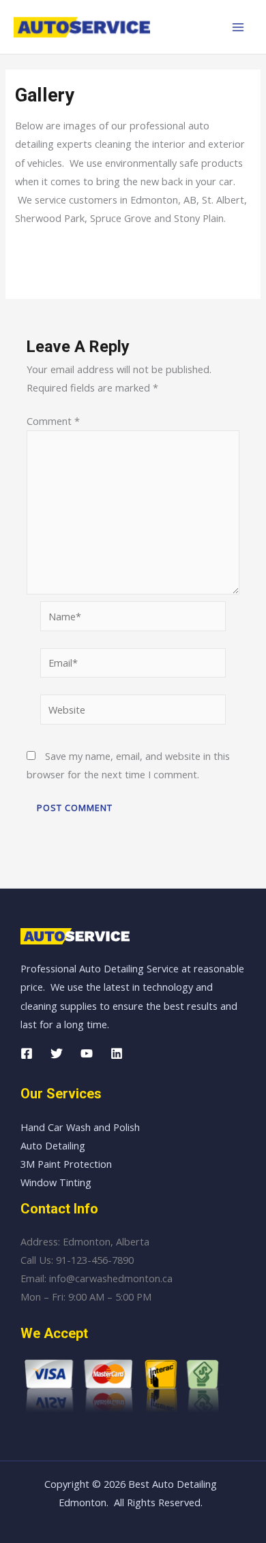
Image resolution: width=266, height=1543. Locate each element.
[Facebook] (26, 1053)
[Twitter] (56, 1053)
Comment (53, 421)
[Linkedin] (116, 1053)
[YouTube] (86, 1053)
